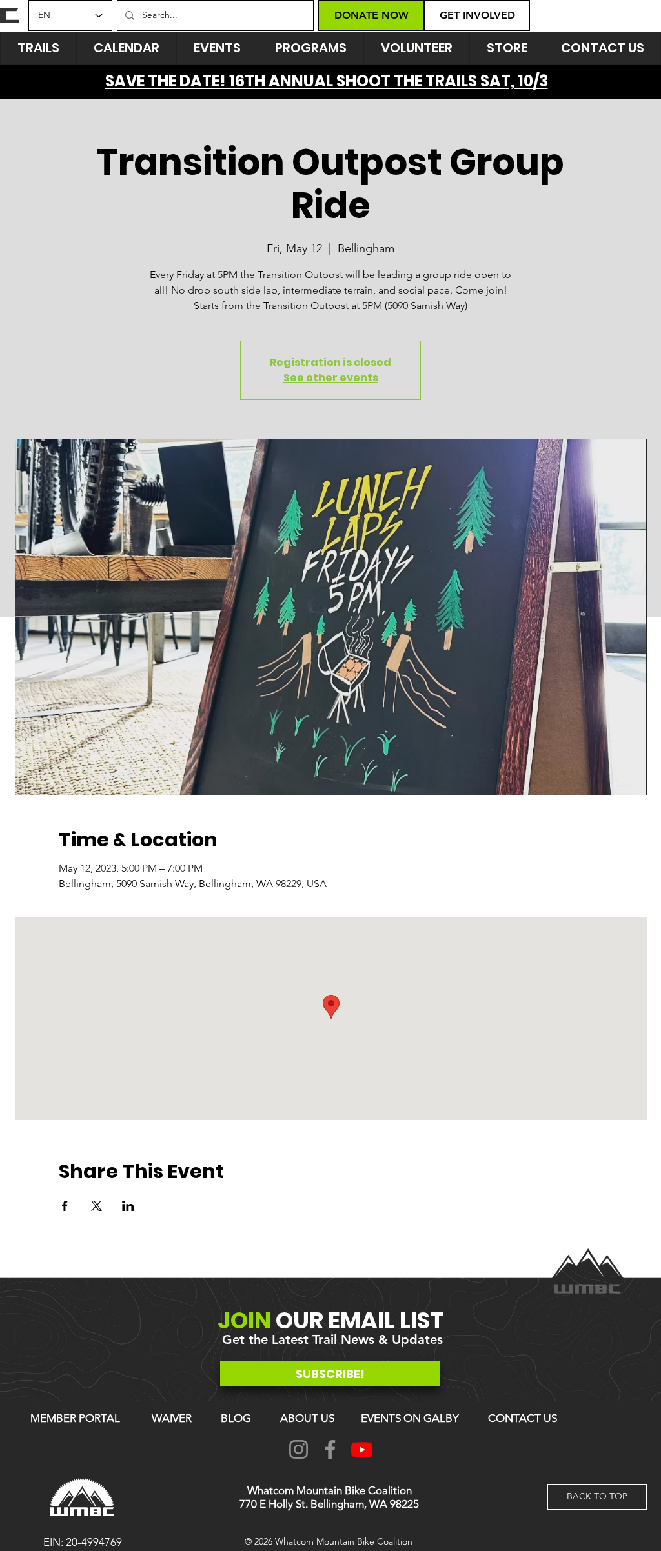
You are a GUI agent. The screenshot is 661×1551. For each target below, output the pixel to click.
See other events (330, 377)
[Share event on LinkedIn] (128, 1206)
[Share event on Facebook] (65, 1206)
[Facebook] (330, 1449)
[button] (217, 48)
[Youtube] (361, 1449)
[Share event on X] (96, 1206)
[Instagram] (298, 1449)
